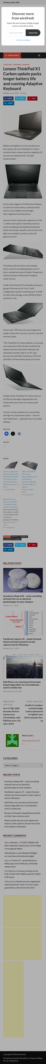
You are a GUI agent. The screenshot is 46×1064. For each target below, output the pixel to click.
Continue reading (23, 40)
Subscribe (33, 32)
